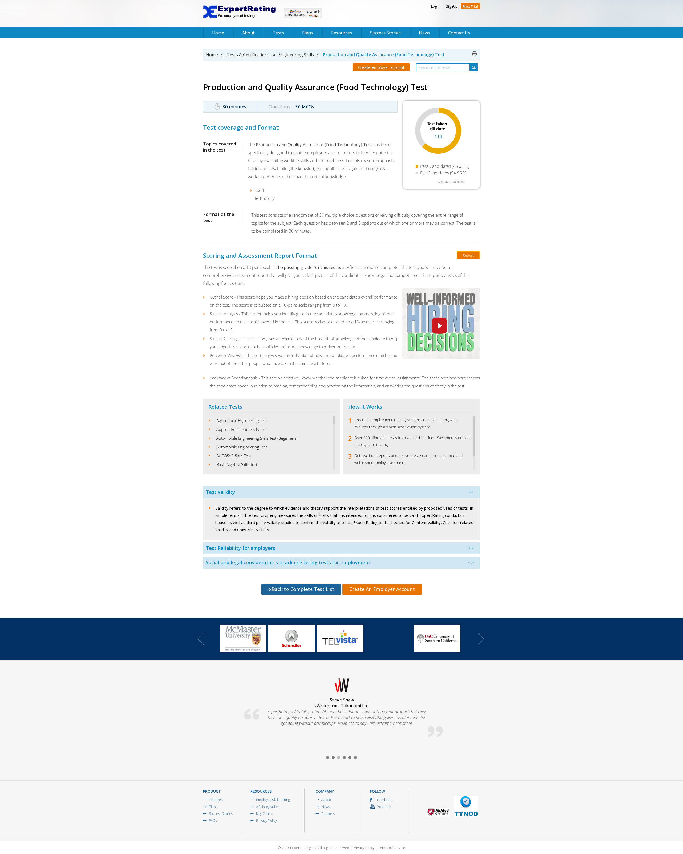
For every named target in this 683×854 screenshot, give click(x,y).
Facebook (384, 799)
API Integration (267, 806)
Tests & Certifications (248, 55)
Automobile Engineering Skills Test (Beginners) (256, 438)
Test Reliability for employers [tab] (240, 548)
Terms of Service (391, 847)
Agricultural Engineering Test (241, 420)
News (424, 33)
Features (216, 799)
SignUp (452, 6)
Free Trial (470, 6)
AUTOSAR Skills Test (233, 455)
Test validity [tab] (220, 492)
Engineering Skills (296, 55)
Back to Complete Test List (303, 589)
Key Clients (264, 813)
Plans (307, 33)
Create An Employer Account (382, 589)
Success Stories (385, 33)
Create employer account (381, 67)
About (248, 33)
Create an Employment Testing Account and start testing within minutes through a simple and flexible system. (407, 423)
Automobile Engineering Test (241, 447)
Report (468, 255)
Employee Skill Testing (273, 799)
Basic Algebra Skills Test (236, 464)
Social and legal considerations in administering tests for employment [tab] (288, 562)
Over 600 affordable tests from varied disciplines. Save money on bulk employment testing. (412, 441)
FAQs (213, 820)
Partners (328, 813)
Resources (341, 33)
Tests (278, 33)
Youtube (383, 806)
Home (218, 33)
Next (481, 639)
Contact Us (459, 33)
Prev (200, 639)
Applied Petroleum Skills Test (241, 429)
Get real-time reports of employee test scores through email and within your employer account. (408, 459)
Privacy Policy (266, 820)
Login (435, 6)
